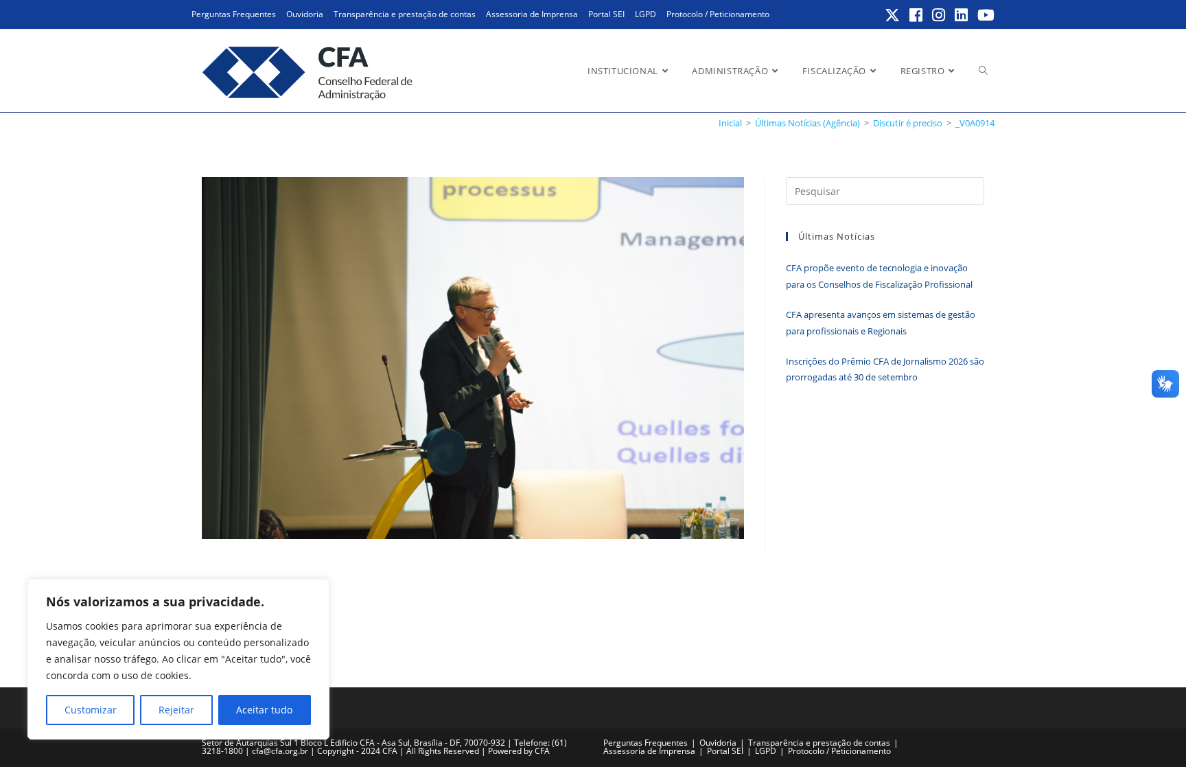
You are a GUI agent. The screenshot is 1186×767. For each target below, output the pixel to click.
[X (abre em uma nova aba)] (893, 15)
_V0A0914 (975, 123)
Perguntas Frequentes (233, 14)
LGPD (645, 14)
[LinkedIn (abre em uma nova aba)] (962, 15)
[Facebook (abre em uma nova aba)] (916, 15)
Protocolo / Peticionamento (717, 14)
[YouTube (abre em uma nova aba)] (984, 15)
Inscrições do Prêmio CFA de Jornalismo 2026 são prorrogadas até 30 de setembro (885, 369)
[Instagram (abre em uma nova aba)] (939, 15)
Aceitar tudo (264, 709)
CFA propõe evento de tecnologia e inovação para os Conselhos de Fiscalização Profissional (879, 276)
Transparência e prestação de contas (405, 14)
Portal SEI (606, 14)
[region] (178, 659)
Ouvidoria (304, 14)
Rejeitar (176, 709)
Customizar (91, 709)
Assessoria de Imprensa (532, 14)
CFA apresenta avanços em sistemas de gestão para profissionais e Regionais (880, 322)
